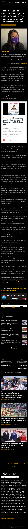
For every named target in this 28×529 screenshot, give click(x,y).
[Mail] (21, 464)
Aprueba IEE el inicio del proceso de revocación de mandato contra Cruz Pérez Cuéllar (10, 342)
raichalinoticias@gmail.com (7, 518)
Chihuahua (4, 399)
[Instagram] (12, 464)
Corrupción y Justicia (6, 24)
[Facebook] (3, 464)
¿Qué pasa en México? (6, 424)
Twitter (15, 466)
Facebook (7, 463)
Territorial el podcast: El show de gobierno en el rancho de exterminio (10, 329)
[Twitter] (12, 467)
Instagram (16, 463)
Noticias (13, 24)
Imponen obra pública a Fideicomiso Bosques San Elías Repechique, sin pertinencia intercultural (6, 363)
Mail (24, 463)
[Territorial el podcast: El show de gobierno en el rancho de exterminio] (24, 329)
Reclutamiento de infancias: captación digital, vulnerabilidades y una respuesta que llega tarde (10, 336)
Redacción (6, 51)
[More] (21, 307)
